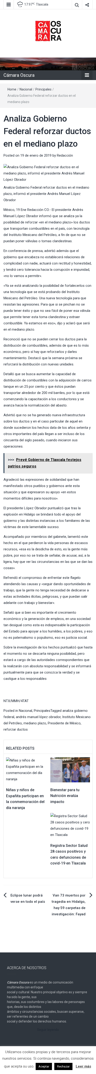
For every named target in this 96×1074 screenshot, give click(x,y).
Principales (43, 89)
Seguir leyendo (48, 1030)
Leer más (83, 1066)
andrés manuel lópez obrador (38, 717)
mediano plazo (35, 723)
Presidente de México (64, 723)
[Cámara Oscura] (48, 64)
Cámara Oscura (18, 75)
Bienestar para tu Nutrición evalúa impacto (64, 796)
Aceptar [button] (43, 1066)
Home (11, 89)
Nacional (26, 89)
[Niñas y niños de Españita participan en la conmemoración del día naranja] (26, 770)
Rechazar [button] (63, 1066)
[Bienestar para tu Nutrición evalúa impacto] (70, 770)
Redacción (65, 155)
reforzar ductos (15, 729)
